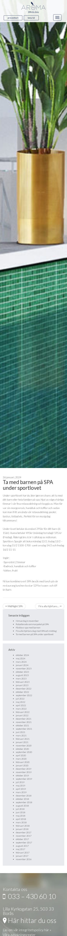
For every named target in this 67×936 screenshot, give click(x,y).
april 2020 (21, 755)
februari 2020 (22, 762)
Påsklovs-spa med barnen (28, 627)
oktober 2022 (22, 692)
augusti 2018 (22, 805)
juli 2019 (20, 782)
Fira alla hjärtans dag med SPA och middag (36, 631)
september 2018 (24, 802)
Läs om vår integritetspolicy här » (27, 930)
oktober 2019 (22, 775)
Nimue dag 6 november (27, 620)
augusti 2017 (22, 845)
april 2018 (21, 819)
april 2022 (21, 705)
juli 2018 (20, 809)
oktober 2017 (22, 839)
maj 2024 (20, 658)
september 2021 (24, 728)
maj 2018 (20, 815)
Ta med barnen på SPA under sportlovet (28, 485)
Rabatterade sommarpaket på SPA (32, 624)
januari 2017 (22, 855)
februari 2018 (22, 825)
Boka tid (31, 18)
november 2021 (23, 722)
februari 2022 (22, 712)
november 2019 (23, 772)
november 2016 (23, 859)
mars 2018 (21, 822)
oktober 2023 (22, 671)
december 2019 (23, 768)
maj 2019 (20, 785)
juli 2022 (20, 698)
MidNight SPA (15, 606)
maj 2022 (20, 702)
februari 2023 (22, 682)
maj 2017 (20, 849)
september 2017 (24, 842)
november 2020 (23, 745)
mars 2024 (21, 661)
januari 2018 (22, 829)
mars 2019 (21, 792)
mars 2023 (21, 678)
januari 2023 (22, 685)
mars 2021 (21, 735)
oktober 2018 (22, 799)
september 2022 (24, 695)
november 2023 (23, 668)
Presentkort (13, 18)
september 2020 (24, 752)
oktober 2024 (22, 655)
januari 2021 (22, 742)
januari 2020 (22, 765)
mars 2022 (21, 708)
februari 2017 (22, 852)
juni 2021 (20, 732)
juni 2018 (20, 812)
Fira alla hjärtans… (49, 606)
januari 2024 (22, 665)
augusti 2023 (22, 675)
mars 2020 (21, 758)
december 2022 (23, 688)
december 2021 (23, 718)
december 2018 (23, 795)
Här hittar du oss (31, 920)
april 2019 (21, 789)
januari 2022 (22, 715)
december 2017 (23, 832)
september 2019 (24, 778)
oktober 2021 (22, 725)
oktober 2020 (22, 748)
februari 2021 (22, 738)
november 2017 (23, 835)
